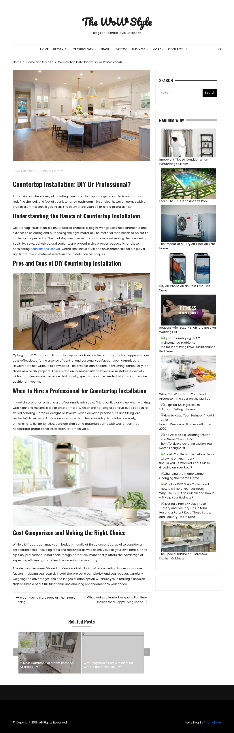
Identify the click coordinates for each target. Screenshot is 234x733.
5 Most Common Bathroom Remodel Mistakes (47, 665)
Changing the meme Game (179, 478)
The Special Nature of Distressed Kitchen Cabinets (183, 556)
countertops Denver (46, 249)
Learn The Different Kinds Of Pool (183, 201)
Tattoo (121, 49)
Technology (83, 49)
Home (44, 49)
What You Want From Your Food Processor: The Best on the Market (184, 396)
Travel (105, 49)
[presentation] (15, 652)
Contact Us (177, 49)
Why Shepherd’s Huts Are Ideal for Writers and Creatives (108, 665)
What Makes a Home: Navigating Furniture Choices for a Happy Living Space (117, 599)
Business (139, 49)
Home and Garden (25, 171)
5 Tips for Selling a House (177, 409)
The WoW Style (117, 21)
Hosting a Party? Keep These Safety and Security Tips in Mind (185, 514)
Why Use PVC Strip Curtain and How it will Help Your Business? (186, 495)
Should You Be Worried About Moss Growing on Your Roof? (184, 465)
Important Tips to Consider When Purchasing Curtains (183, 161)
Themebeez (212, 722)
